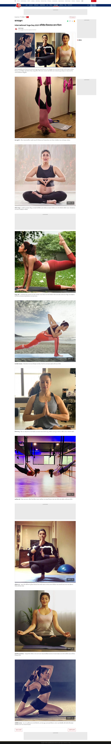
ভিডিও (51, 5)
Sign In (93, 1)
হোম (26, 5)
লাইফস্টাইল (42, 5)
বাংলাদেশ (70, 5)
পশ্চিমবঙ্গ (36, 5)
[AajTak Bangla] (18, 6)
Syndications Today (66, 742)
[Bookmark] (74, 21)
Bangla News (17, 17)
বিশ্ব (65, 5)
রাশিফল (61, 5)
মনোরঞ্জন (56, 5)
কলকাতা (31, 5)
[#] (67, 21)
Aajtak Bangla (20, 28)
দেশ (47, 5)
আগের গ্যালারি (18, 730)
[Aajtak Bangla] (16, 29)
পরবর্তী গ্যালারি (72, 730)
